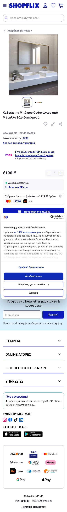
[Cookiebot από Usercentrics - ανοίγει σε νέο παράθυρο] (49, 217)
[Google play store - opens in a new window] (33, 434)
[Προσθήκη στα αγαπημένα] (45, 124)
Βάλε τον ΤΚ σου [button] (18, 187)
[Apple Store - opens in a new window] (13, 434)
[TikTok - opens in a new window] (16, 420)
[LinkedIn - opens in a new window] (22, 420)
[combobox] (33, 18)
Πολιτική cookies (42, 500)
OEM (25, 138)
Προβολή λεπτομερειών (31, 267)
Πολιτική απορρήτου (33, 506)
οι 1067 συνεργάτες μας (27, 232)
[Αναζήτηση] (6, 18)
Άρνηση (33, 293)
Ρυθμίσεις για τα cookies (31, 284)
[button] (5, 5)
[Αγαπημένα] (53, 5)
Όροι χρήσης (22, 500)
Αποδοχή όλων (33, 276)
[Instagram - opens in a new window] (5, 420)
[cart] (61, 5)
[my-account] (45, 5)
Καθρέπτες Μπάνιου (20, 30)
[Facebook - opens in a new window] (11, 420)
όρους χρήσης (55, 323)
